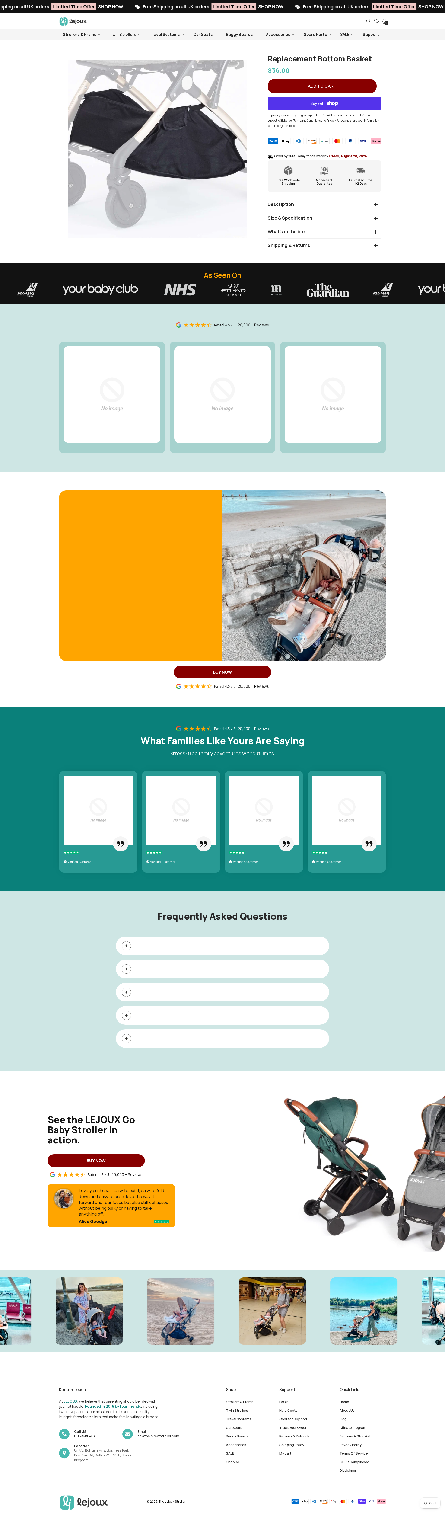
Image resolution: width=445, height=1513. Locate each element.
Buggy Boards (237, 1436)
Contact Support (293, 1419)
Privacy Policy (351, 1444)
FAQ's (283, 1401)
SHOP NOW (151, 6)
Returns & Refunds (294, 1436)
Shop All (232, 1461)
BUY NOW (222, 672)
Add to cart (322, 86)
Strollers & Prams (239, 1401)
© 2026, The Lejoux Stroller (166, 1501)
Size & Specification (290, 218)
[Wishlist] (377, 21)
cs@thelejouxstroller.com (158, 1435)
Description (281, 204)
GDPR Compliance (354, 1461)
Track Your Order (292, 1427)
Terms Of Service (354, 1453)
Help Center (289, 1410)
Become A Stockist (355, 1436)
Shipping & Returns (289, 245)
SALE (230, 1453)
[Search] (369, 21)
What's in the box (287, 231)
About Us (347, 1410)
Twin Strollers (237, 1410)
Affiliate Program (353, 1427)
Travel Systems (238, 1419)
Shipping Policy (291, 1444)
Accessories (236, 1444)
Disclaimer (348, 1470)
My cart (285, 1453)
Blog (343, 1419)
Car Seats (234, 1427)
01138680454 (84, 1435)
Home (344, 1401)
